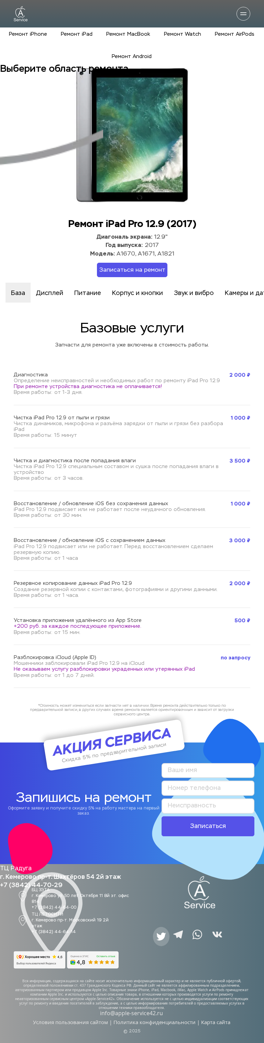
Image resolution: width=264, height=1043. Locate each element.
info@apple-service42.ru (131, 1013)
